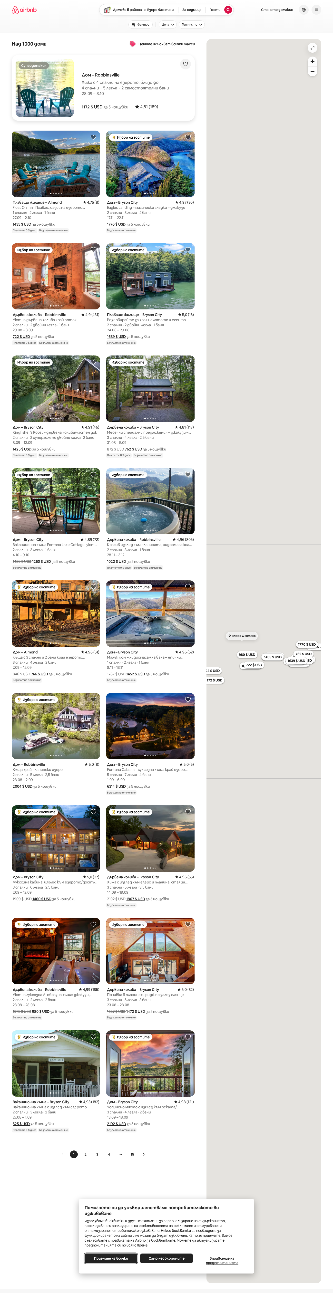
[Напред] (143, 1154)
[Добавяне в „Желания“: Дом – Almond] (93, 587)
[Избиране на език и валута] (304, 10)
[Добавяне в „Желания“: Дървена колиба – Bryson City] (188, 362)
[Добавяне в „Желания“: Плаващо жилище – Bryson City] (188, 249)
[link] (62, 1154)
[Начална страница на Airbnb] (24, 9)
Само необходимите (167, 1258)
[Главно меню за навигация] (316, 10)
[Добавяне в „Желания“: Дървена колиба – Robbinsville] (93, 249)
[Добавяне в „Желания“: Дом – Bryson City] (188, 137)
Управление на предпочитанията (222, 1260)
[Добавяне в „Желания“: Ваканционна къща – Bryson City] (93, 1037)
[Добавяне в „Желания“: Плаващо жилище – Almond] (93, 137)
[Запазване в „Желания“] (185, 64)
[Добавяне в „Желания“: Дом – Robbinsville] (93, 699)
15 (132, 1154)
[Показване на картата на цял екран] (312, 48)
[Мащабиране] (312, 61)
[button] (92, 107)
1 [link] (74, 1154)
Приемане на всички (111, 1258)
